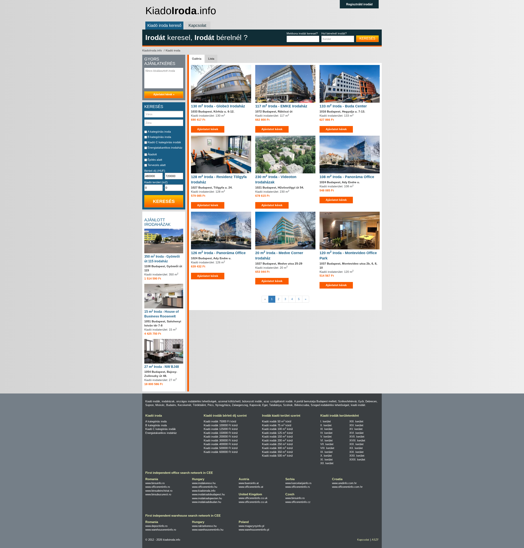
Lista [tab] (211, 58)
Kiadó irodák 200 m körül (277, 440)
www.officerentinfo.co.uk (253, 498)
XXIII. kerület (357, 459)
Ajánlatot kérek (207, 129)
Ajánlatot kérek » (163, 94)
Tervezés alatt (157, 165)
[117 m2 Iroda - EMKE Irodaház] (285, 83)
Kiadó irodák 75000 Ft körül (220, 421)
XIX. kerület (356, 444)
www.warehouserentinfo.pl (254, 529)
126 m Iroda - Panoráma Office (218, 253)
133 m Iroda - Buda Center (343, 106)
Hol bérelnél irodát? (334, 33)
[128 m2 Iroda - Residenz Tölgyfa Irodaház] (221, 154)
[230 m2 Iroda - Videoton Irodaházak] (285, 154)
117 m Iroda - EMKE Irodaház (281, 106)
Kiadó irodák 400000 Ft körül (221, 444)
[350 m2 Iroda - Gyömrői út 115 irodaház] (163, 240)
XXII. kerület (356, 455)
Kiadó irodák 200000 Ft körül (221, 436)
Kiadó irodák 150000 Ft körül (221, 432)
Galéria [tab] (196, 58)
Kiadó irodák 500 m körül (277, 455)
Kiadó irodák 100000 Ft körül (221, 425)
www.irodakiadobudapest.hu (208, 494)
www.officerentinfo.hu (204, 486)
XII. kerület (326, 463)
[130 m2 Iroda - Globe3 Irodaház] (221, 83)
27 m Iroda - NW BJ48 (161, 366)
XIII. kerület (356, 421)
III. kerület (326, 429)
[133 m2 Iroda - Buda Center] (350, 83)
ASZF (375, 539)
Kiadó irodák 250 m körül (277, 444)
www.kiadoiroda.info (203, 490)
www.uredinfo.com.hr (344, 483)
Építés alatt (155, 159)
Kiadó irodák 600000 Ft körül (221, 452)
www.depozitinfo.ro (156, 526)
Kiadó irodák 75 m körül (276, 425)
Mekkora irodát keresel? (302, 33)
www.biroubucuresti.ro (158, 494)
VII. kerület (326, 444)
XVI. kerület (356, 432)
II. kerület (326, 425)
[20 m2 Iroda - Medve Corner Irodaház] (285, 230)
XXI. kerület (356, 452)
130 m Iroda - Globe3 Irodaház (218, 106)
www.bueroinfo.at (249, 483)
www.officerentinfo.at (251, 486)
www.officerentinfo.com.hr (347, 486)
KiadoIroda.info (152, 50)
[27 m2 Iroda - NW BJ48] (163, 350)
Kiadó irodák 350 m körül (277, 452)
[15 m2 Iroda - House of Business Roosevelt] (163, 296)
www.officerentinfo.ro (157, 486)
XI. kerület (326, 459)
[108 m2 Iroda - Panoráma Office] (350, 154)
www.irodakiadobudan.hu (206, 502)
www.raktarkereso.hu (204, 526)
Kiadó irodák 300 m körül (277, 448)
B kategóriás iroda (159, 137)
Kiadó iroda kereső (164, 25)
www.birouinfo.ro (155, 483)
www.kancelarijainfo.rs (298, 483)
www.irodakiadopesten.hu (207, 498)
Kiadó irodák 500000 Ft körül (221, 448)
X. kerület (326, 455)
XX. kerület (356, 448)
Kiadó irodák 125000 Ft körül (221, 429)
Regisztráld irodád (359, 4)
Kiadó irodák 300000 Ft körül (221, 440)
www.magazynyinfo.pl (251, 526)
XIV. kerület (356, 425)
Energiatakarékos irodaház (165, 147)
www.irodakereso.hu (204, 483)
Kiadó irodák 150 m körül (277, 436)
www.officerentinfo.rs (297, 486)
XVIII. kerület (357, 440)
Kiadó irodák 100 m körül (277, 429)
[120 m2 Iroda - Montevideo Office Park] (350, 230)
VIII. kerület (327, 448)
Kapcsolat (197, 25)
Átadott (152, 154)
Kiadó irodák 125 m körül (277, 432)
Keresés (367, 38)
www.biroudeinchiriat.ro (158, 490)
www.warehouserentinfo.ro (160, 529)
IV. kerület (326, 432)
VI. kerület (326, 440)
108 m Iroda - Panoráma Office (347, 177)
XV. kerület (356, 429)
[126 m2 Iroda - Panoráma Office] (221, 230)
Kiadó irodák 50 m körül (276, 421)
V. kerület (326, 436)
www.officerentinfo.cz (298, 502)
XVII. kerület (356, 436)
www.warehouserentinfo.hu (207, 529)
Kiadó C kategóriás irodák (164, 142)
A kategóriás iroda (159, 131)
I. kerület (325, 421)
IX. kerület (326, 452)
